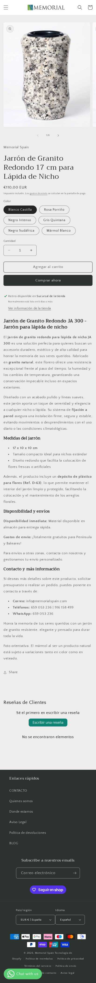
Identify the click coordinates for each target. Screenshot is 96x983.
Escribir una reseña (48, 722)
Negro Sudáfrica (21, 231)
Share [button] (13, 672)
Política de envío (65, 966)
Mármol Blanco (59, 231)
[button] (6, 7)
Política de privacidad (70, 958)
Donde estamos (21, 812)
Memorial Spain (44, 953)
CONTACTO (18, 791)
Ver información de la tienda (29, 308)
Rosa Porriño (54, 210)
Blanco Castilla (20, 210)
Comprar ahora (48, 280)
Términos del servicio (37, 966)
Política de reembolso (39, 958)
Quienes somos (21, 801)
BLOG (13, 843)
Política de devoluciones (27, 833)
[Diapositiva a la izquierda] (38, 135)
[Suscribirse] (74, 873)
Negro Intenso (19, 220)
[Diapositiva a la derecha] (58, 135)
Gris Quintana (54, 220)
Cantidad (9, 241)
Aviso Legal (18, 822)
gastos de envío (39, 193)
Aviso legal (68, 973)
